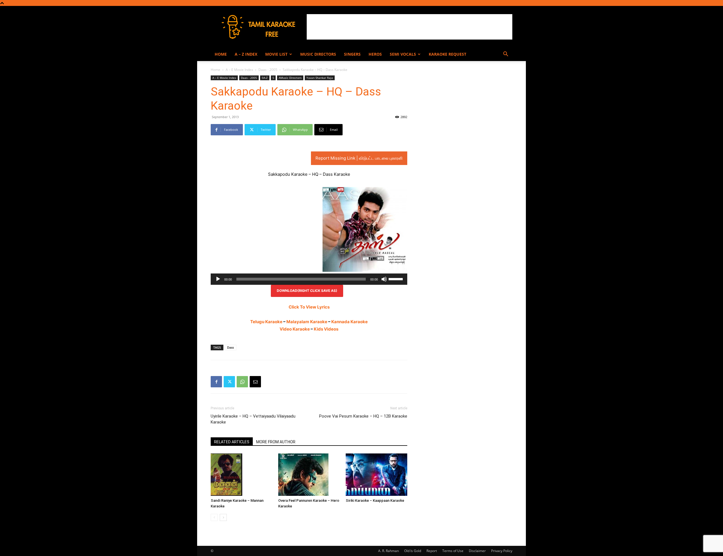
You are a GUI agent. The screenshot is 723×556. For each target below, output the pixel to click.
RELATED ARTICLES (231, 442)
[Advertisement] (409, 27)
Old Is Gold (412, 550)
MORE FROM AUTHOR (275, 442)
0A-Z (265, 78)
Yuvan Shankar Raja (319, 78)
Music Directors (318, 54)
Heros (375, 54)
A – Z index (246, 54)
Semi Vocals (403, 54)
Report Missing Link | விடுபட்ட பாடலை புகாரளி (359, 158)
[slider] (396, 278)
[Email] (255, 381)
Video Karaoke (295, 329)
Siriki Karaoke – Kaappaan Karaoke (375, 500)
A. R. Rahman (388, 550)
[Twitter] (229, 381)
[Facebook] (216, 381)
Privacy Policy (501, 550)
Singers (352, 54)
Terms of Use (452, 550)
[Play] (218, 279)
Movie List (276, 54)
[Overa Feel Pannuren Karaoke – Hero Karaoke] (309, 474)
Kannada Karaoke (349, 321)
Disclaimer (477, 550)
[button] (505, 54)
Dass (230, 347)
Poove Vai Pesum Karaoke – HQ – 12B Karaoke (363, 416)
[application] (309, 279)
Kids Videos (326, 329)
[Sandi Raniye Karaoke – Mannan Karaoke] (241, 474)
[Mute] (384, 279)
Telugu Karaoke (266, 321)
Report (431, 550)
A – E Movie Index (239, 69)
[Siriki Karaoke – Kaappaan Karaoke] (376, 474)
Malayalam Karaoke (306, 321)
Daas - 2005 (267, 69)
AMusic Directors (290, 78)
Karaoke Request (447, 54)
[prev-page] (214, 517)
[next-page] (223, 517)
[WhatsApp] (242, 381)
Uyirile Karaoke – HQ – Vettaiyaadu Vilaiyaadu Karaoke (253, 419)
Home (221, 54)
